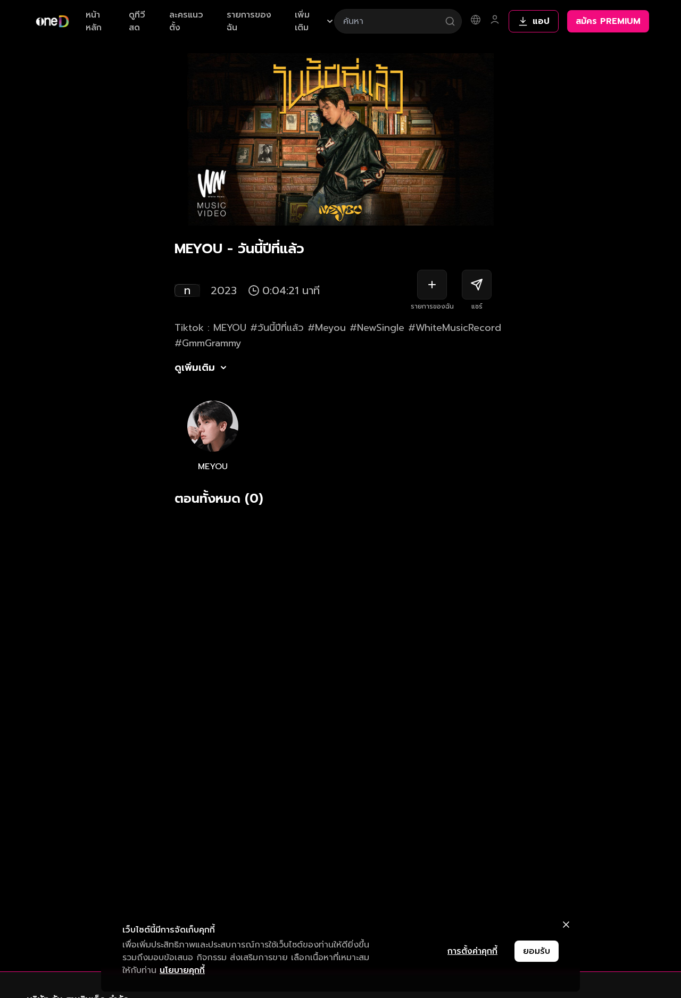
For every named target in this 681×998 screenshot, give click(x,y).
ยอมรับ (536, 951)
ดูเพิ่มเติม (195, 367)
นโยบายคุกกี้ (182, 970)
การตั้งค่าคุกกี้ (472, 951)
